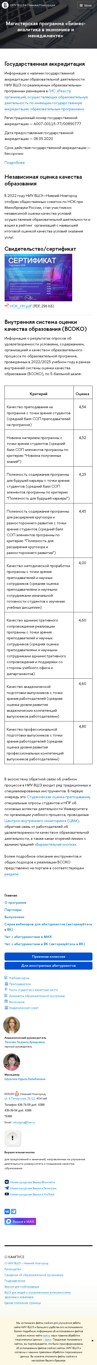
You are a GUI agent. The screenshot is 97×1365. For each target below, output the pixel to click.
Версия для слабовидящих (22, 1286)
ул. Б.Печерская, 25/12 (20, 1098)
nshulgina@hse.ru (24, 1122)
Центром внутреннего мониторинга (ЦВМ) (42, 820)
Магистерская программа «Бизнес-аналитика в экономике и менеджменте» (45, 29)
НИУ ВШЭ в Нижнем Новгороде (32, 5)
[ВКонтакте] (7, 1211)
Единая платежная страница (23, 1303)
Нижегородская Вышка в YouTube (32, 1194)
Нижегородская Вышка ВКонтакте (32, 1182)
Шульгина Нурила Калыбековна (25, 1079)
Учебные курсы (19, 978)
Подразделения (15, 1281)
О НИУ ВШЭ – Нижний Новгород (26, 1263)
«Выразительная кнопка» (55, 844)
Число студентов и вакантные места (33, 990)
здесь (46, 1335)
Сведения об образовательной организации (34, 1275)
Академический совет (24, 1008)
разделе (11, 873)
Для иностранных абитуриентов (48, 965)
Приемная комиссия (48, 956)
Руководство (13, 1269)
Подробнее (15, 162)
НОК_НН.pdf (21, 306)
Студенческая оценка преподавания (58, 796)
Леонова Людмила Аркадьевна (25, 1042)
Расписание (17, 1002)
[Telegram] (13, 1211)
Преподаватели (20, 984)
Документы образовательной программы (37, 996)
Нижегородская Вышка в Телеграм (33, 1188)
